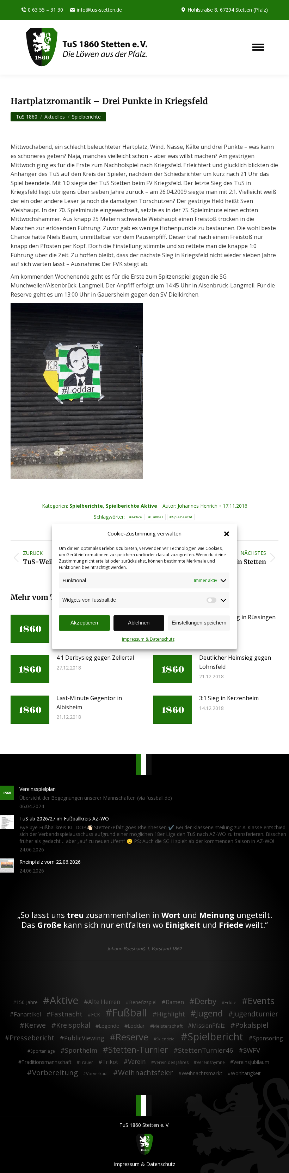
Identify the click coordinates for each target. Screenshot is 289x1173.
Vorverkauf (97, 1074)
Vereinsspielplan (37, 789)
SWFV (251, 1050)
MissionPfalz (208, 1025)
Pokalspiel (251, 1025)
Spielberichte (86, 505)
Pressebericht (32, 1037)
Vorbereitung (55, 1072)
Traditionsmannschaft (46, 1062)
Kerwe (35, 1025)
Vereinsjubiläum (251, 1062)
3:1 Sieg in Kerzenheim (229, 698)
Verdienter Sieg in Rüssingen (237, 617)
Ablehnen (138, 623)
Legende (109, 1025)
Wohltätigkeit (246, 1073)
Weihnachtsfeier (145, 1072)
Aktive (136, 517)
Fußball (156, 517)
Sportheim (81, 1050)
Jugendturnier (255, 1013)
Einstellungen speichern (199, 623)
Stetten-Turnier (138, 1049)
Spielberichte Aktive (131, 505)
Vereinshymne (211, 1062)
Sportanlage (42, 1051)
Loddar (136, 1025)
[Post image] (30, 629)
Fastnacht (66, 1013)
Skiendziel (166, 1038)
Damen (175, 1002)
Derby (205, 1001)
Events (261, 1000)
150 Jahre (27, 1002)
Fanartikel (27, 1014)
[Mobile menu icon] (258, 47)
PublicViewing (84, 1038)
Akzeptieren (84, 623)
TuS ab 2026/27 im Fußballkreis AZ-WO (64, 818)
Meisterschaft (168, 1026)
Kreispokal (73, 1025)
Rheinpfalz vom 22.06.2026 (50, 861)
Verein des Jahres (171, 1062)
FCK (95, 1014)
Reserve (132, 1037)
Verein (137, 1061)
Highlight (171, 1014)
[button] (226, 533)
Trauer (86, 1062)
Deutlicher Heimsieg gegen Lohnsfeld (235, 662)
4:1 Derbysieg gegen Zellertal (95, 657)
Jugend (209, 1013)
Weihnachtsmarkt (202, 1073)
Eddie (230, 1002)
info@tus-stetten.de (99, 9)
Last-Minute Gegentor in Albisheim (89, 702)
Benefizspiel (142, 1002)
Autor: (189, 505)
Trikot (110, 1062)
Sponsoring (268, 1038)
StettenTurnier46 (205, 1050)
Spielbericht (182, 517)
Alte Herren (104, 1002)
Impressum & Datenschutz (148, 639)
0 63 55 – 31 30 (45, 9)
